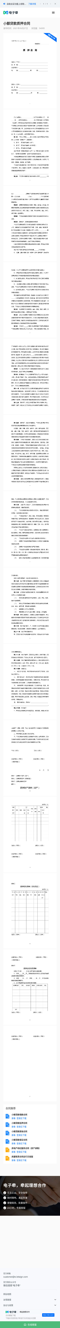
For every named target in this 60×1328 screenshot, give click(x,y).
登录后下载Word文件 (48, 1315)
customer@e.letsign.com (15, 1276)
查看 (13, 1118)
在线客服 (32, 1324)
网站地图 (7, 1294)
